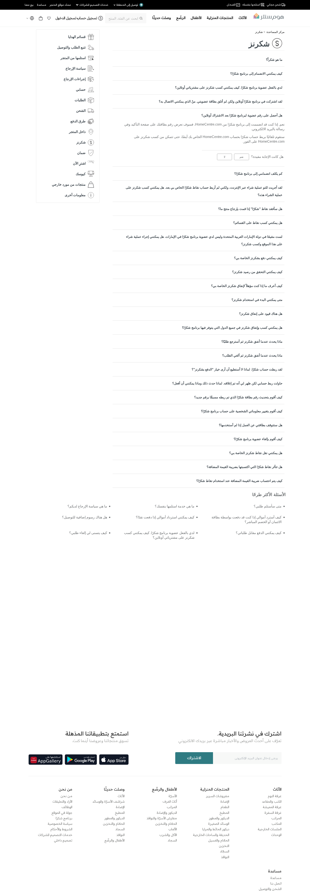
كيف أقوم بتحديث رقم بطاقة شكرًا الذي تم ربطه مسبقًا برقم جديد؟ (238, 397)
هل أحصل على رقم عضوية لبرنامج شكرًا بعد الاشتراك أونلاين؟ (241, 115)
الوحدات (276, 835)
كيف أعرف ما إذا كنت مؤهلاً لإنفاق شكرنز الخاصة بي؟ (246, 286)
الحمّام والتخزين (166, 823)
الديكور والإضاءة (167, 812)
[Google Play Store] (81, 759)
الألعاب (172, 829)
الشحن (81, 110)
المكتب (277, 823)
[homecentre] (267, 16)
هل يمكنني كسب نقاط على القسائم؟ (257, 222)
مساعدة (276, 878)
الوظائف (67, 807)
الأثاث (121, 796)
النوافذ (225, 857)
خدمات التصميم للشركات (55, 835)
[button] (49, 18)
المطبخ (224, 812)
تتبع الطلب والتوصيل (71, 47)
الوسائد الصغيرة (218, 823)
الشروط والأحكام (61, 829)
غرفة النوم (275, 796)
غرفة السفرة (273, 812)
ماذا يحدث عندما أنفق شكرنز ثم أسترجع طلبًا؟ (251, 341)
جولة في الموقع (61, 812)
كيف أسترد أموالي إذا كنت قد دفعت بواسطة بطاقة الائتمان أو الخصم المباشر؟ (247, 519)
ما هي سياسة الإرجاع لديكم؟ (87, 506)
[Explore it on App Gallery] (45, 759)
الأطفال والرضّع (114, 840)
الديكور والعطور (219, 818)
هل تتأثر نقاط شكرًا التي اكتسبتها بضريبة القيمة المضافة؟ (244, 467)
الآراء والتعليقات (62, 801)
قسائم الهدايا (77, 37)
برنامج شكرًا (64, 818)
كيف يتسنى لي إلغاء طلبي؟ (88, 533)
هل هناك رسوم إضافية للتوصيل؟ (84, 517)
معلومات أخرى (75, 195)
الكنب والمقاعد (272, 801)
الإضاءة (224, 801)
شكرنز (259, 32)
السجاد (172, 840)
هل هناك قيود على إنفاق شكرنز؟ (260, 313)
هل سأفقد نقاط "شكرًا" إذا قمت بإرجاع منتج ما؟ (250, 209)
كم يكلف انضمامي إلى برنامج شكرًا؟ (258, 173)
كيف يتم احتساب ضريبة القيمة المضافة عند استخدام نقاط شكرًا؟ (239, 481)
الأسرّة (172, 796)
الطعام (225, 807)
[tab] (198, 59)
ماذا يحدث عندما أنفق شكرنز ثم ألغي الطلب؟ (252, 355)
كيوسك (81, 174)
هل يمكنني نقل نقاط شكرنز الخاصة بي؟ (255, 453)
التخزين (224, 846)
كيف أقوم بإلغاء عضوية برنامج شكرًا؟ (258, 439)
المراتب (276, 818)
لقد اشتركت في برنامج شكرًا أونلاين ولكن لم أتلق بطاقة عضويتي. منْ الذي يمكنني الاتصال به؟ (220, 101)
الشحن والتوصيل (270, 889)
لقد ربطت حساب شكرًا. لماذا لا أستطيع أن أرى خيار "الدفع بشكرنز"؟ (237, 369)
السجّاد (224, 851)
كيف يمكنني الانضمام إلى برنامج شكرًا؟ (256, 73)
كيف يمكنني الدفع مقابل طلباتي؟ (259, 533)
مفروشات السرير (217, 796)
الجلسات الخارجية (270, 829)
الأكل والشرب (168, 835)
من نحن (66, 796)
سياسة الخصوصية (60, 823)
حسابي (81, 89)
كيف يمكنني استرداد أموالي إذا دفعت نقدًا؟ (165, 517)
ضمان (81, 153)
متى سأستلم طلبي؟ (268, 506)
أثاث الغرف (170, 801)
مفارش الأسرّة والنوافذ (162, 818)
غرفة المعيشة (272, 807)
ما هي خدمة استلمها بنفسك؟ (174, 506)
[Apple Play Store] (114, 759)
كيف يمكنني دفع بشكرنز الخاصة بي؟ (258, 258)
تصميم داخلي (63, 840)
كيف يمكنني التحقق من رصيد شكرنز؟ (257, 272)
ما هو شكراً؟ (274, 59)
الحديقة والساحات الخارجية (211, 835)
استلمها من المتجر (73, 58)
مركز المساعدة (275, 32)
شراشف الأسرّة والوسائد (108, 801)
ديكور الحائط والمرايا (215, 829)
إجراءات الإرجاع (75, 79)
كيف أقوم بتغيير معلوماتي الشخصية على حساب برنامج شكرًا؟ (241, 411)
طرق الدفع (78, 121)
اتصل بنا (276, 883)
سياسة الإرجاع (76, 68)
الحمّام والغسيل (218, 840)
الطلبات (80, 100)
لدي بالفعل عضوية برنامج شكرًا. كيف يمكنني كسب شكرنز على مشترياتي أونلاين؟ (228, 87)
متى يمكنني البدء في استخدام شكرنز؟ (257, 300)
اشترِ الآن (79, 163)
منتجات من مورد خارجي (69, 184)
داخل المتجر (77, 132)
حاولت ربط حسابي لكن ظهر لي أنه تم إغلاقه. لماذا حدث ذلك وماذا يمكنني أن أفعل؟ (227, 383)
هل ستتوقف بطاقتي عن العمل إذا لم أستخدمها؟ (250, 425)
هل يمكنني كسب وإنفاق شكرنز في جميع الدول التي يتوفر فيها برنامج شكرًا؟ (232, 327)
